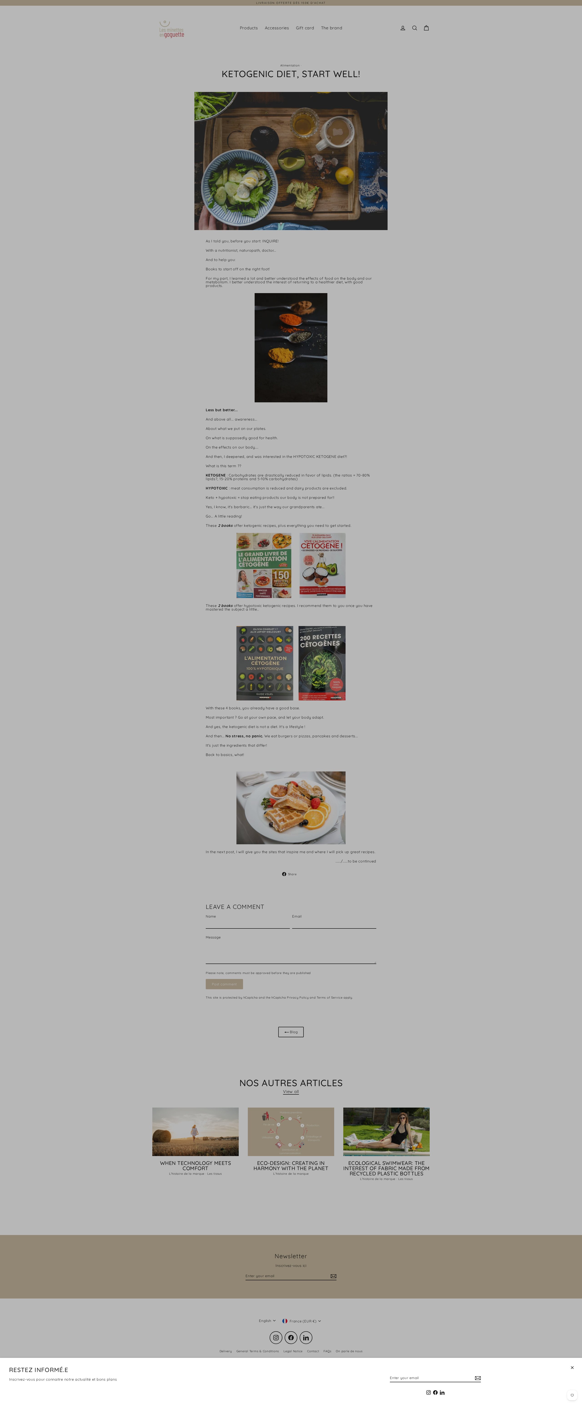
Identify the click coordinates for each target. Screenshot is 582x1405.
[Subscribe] (477, 1378)
